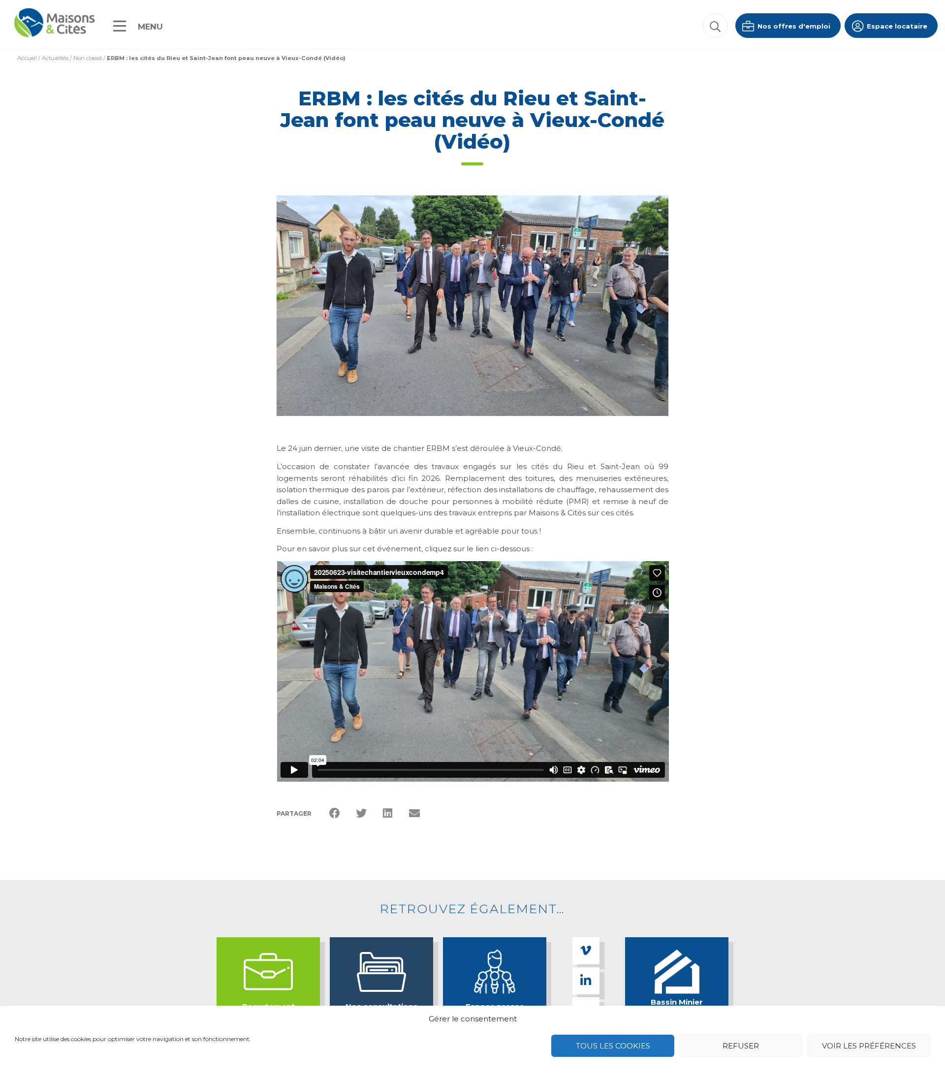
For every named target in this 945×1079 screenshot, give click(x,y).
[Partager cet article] (414, 813)
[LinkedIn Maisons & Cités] (585, 980)
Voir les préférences (869, 1045)
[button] (715, 25)
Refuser (741, 1045)
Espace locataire (896, 26)
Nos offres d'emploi (793, 26)
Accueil (27, 58)
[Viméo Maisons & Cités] (585, 950)
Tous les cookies (613, 1045)
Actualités (55, 58)
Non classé (87, 58)
